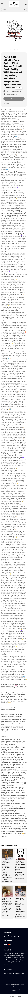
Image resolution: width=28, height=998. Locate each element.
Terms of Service (8, 989)
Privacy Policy (16, 989)
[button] (2, 4)
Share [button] (7, 103)
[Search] (24, 9)
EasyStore (14, 986)
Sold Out (14, 99)
